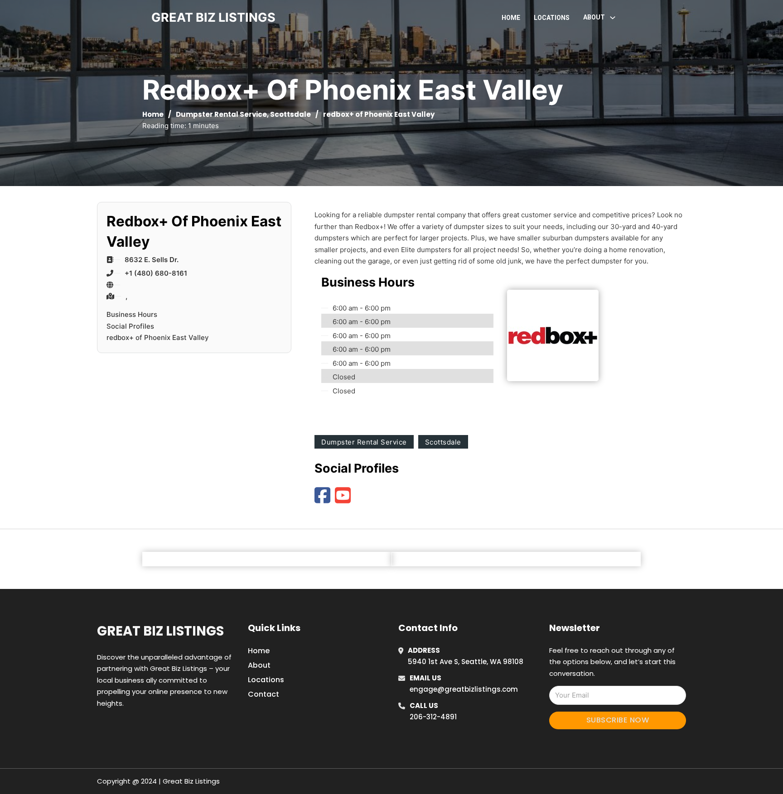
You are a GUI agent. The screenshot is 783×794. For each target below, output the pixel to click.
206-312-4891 (433, 717)
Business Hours (131, 314)
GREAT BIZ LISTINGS (213, 17)
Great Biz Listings (160, 631)
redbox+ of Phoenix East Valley (157, 337)
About (259, 665)
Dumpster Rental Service (221, 114)
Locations (552, 17)
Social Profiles (130, 326)
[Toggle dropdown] (612, 17)
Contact (263, 694)
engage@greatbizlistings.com (464, 689)
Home (511, 17)
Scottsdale (290, 114)
